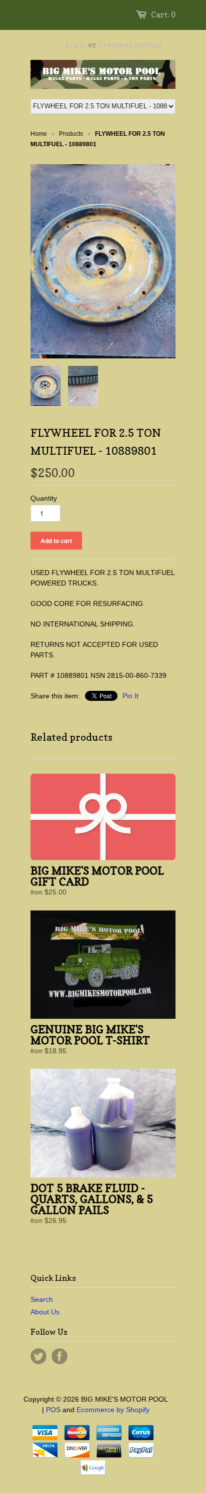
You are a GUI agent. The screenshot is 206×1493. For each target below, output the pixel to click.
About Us (45, 1312)
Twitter (38, 1356)
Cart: (163, 14)
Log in (76, 44)
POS (53, 1410)
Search (41, 1299)
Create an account (130, 44)
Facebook (60, 1356)
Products (71, 133)
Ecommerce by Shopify (113, 1410)
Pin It (130, 696)
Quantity (43, 498)
